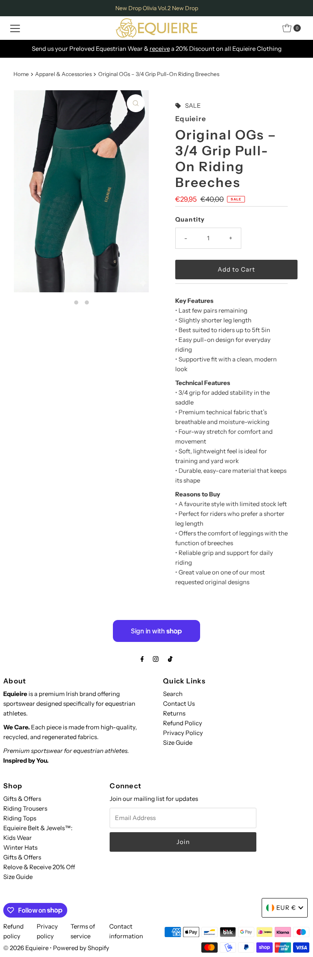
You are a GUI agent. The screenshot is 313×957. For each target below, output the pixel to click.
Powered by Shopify (81, 948)
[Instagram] (156, 659)
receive (160, 48)
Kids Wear (17, 838)
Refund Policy (182, 723)
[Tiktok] (170, 659)
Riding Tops (19, 818)
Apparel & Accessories (63, 74)
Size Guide (177, 742)
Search (173, 694)
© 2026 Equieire (26, 948)
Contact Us (179, 703)
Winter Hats (20, 847)
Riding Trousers (25, 808)
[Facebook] (142, 659)
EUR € (286, 907)
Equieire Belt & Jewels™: (38, 828)
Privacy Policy (183, 733)
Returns (174, 713)
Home (21, 74)
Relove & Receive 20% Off (39, 867)
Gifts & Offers (22, 799)
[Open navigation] (15, 28)
